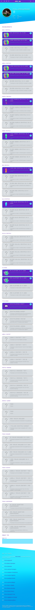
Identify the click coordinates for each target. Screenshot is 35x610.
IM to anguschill (8, 560)
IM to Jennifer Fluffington (10, 569)
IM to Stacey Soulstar (10, 588)
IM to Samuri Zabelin (9, 585)
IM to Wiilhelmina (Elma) (10, 600)
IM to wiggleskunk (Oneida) (11, 597)
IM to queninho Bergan (10, 582)
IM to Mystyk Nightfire (10, 575)
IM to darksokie (8, 566)
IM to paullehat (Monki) (10, 578)
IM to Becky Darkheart (10, 563)
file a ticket (17, 556)
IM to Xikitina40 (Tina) (10, 594)
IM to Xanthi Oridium (9, 591)
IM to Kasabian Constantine (11, 572)
